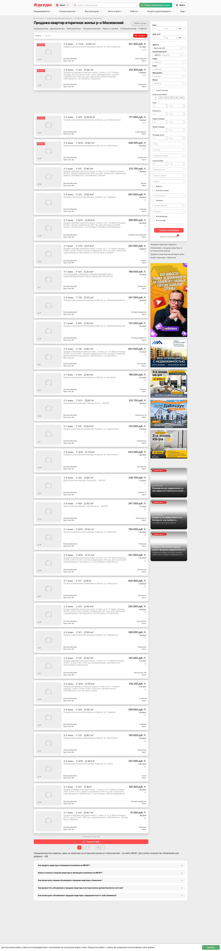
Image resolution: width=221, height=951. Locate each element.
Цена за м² (156, 34)
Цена (154, 25)
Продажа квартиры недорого (163, 244)
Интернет (159, 200)
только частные (162, 90)
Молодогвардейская (138, 312)
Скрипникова (141, 441)
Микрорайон (157, 73)
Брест (144, 61)
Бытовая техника (162, 190)
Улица (154, 59)
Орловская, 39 (141, 518)
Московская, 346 (140, 694)
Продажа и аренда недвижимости (59, 18)
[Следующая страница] (103, 869)
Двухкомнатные (57, 28)
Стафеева (142, 746)
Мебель (159, 186)
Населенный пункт (159, 52)
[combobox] (181, 28)
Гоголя (143, 797)
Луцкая (143, 261)
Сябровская (142, 157)
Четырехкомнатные (92, 28)
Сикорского (142, 617)
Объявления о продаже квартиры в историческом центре (166, 249)
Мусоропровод (161, 216)
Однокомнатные (41, 28)
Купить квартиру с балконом (163, 257)
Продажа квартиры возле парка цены (167, 254)
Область (155, 45)
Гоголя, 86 (142, 720)
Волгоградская (140, 59)
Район (154, 66)
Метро (155, 80)
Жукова (143, 183)
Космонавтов (141, 643)
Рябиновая (142, 565)
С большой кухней (128, 28)
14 (98, 869)
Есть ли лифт (161, 220)
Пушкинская (141, 286)
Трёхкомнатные (74, 28)
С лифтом (142, 28)
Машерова (142, 84)
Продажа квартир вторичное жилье (88, 18)
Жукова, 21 (142, 492)
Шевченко (142, 849)
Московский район (70, 59)
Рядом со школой (110, 28)
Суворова (142, 209)
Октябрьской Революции (137, 235)
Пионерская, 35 (140, 415)
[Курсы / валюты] (144, 44)
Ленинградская (140, 132)
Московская (141, 364)
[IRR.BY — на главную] (43, 5)
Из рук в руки (39, 18)
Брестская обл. (68, 61)
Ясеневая (142, 389)
